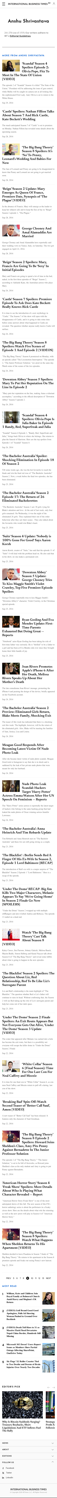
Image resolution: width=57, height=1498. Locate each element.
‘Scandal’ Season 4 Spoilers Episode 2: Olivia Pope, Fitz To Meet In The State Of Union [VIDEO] (25, 71)
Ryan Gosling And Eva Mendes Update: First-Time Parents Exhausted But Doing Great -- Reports (28, 627)
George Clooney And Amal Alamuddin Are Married (37, 232)
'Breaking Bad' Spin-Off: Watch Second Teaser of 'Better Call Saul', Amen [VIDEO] (26, 1105)
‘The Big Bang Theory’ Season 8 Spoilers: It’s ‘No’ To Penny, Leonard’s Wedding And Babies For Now (27, 155)
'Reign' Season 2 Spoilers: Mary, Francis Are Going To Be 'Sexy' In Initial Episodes (25, 266)
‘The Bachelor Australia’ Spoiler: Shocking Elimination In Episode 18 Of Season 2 (28, 460)
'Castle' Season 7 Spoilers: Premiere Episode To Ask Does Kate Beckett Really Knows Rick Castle (27, 303)
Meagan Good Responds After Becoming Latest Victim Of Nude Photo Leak (25, 749)
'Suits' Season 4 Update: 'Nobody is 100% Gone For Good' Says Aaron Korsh (26, 540)
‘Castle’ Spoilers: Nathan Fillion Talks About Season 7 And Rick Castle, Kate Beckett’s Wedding (28, 115)
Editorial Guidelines (20, 36)
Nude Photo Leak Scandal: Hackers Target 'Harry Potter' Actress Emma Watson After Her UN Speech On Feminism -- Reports (28, 792)
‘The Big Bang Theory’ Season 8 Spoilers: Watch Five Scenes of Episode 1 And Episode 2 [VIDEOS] (27, 346)
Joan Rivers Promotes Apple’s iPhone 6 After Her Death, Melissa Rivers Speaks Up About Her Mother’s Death (28, 674)
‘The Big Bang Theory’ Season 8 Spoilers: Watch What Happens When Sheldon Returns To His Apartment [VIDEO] (27, 1240)
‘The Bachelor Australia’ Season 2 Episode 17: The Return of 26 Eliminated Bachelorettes (25, 497)
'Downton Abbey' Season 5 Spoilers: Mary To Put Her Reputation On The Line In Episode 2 (28, 383)
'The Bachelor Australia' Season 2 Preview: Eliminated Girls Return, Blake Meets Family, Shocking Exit (26, 712)
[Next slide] (53, 1387)
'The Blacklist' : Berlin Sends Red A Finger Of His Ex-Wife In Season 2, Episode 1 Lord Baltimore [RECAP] (27, 859)
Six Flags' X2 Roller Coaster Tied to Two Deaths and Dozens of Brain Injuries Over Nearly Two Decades (23, 1364)
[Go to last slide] (48, 1387)
